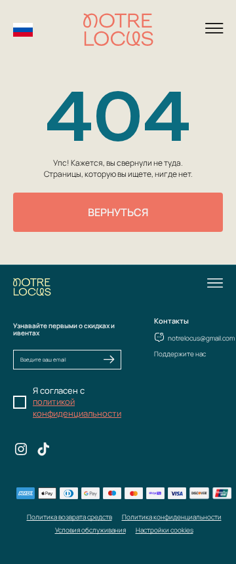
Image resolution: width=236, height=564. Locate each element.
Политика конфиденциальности (172, 516)
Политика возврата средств (69, 516)
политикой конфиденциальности (77, 407)
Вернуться (118, 212)
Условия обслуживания (90, 530)
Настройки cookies (164, 530)
